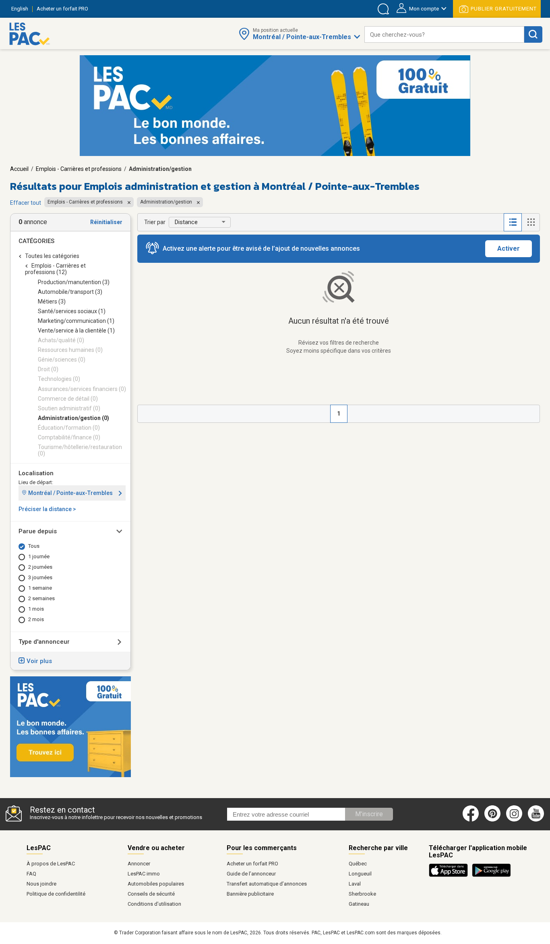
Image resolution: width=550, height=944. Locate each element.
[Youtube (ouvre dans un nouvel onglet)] (537, 820)
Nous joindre (41, 884)
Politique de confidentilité (56, 894)
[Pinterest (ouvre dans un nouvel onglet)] (492, 820)
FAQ (31, 874)
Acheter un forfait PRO (252, 864)
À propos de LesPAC (51, 864)
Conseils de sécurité (151, 894)
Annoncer (139, 864)
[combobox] (444, 34)
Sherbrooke (362, 894)
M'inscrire (369, 814)
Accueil (19, 169)
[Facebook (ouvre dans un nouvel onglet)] (471, 820)
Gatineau (359, 904)
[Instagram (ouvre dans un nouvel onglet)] (514, 820)
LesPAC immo (144, 874)
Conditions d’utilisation (154, 904)
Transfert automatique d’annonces (267, 884)
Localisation (36, 473)
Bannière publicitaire (250, 894)
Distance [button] (186, 222)
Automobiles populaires (156, 884)
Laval (355, 884)
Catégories (36, 241)
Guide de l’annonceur (251, 874)
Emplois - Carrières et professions (79, 169)
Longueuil (360, 874)
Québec (358, 864)
